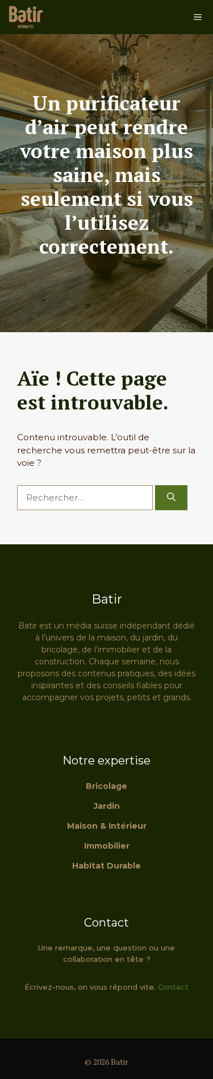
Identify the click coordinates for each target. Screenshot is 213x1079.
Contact (173, 986)
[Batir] (25, 17)
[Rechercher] (171, 498)
